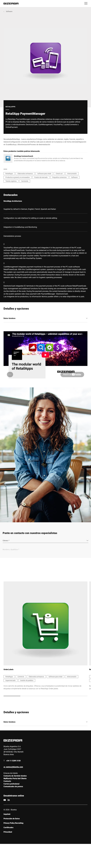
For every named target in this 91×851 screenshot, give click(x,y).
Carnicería (24, 181)
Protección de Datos (12, 818)
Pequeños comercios (59, 177)
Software (9, 11)
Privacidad (8, 832)
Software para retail (44, 173)
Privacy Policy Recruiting (13, 823)
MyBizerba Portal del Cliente (15, 778)
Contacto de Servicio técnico (15, 776)
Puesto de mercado (41, 177)
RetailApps (9, 173)
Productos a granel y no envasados (17, 177)
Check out (59, 173)
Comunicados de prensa (13, 786)
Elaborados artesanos (25, 173)
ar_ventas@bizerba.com (13, 767)
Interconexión (72, 173)
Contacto (7, 781)
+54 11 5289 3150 (13, 760)
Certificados (8, 827)
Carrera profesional (11, 784)
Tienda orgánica (11, 181)
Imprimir (7, 814)
